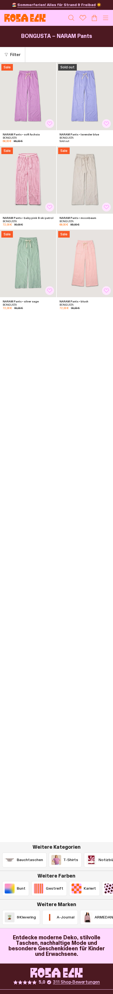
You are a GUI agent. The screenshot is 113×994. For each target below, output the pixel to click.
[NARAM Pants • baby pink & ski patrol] (28, 180)
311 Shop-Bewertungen (76, 982)
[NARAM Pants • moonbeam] (85, 180)
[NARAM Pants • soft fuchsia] (28, 96)
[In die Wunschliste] (49, 123)
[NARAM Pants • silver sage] (28, 263)
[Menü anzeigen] (105, 18)
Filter (15, 55)
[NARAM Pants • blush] (85, 263)
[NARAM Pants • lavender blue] (85, 96)
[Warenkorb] (94, 18)
